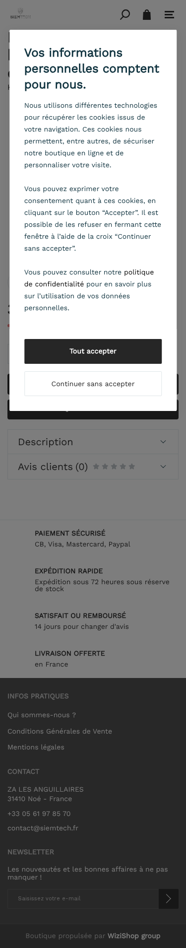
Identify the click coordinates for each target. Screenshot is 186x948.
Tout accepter (93, 351)
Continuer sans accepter (93, 384)
